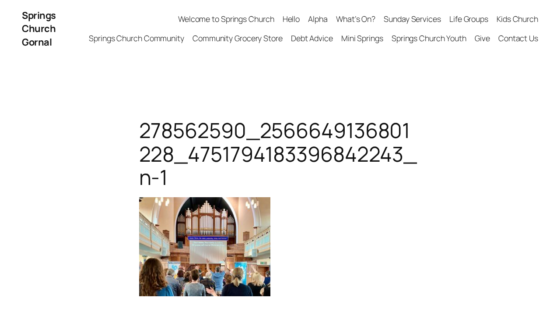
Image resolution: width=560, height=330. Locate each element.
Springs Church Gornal (39, 29)
